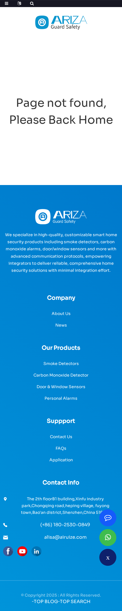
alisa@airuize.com (65, 537)
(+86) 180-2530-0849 (65, 525)
